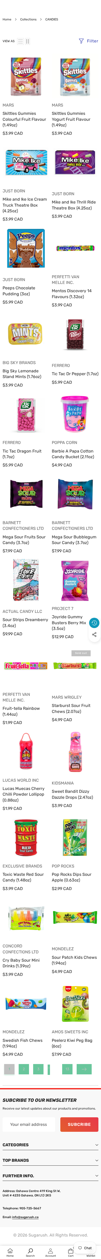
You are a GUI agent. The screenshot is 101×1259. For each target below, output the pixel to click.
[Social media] (94, 634)
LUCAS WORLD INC (21, 780)
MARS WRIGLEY (67, 697)
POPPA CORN (64, 442)
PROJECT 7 (62, 608)
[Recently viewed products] (94, 623)
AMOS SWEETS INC (70, 1031)
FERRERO (61, 365)
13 (67, 1069)
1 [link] (9, 1069)
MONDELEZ (63, 948)
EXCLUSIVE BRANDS (22, 866)
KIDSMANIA (63, 783)
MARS (8, 105)
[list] (20, 41)
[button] (94, 646)
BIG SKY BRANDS (19, 362)
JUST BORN (14, 191)
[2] (27, 41)
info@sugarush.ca (25, 1217)
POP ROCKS (63, 866)
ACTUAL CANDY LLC (22, 611)
